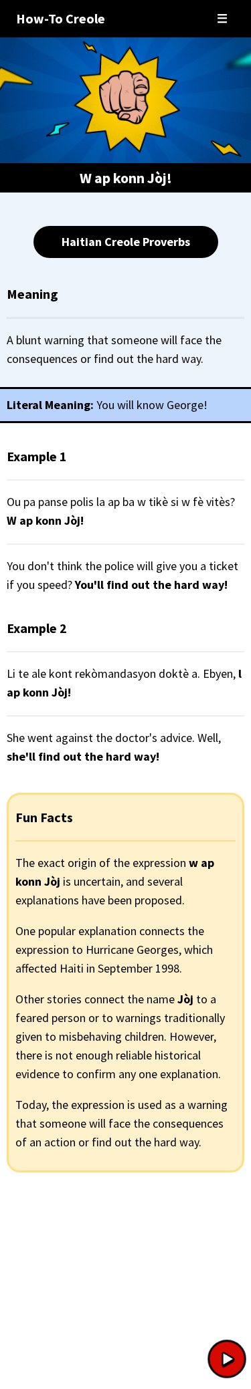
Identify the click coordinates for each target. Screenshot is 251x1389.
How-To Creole (60, 18)
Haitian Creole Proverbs (126, 241)
